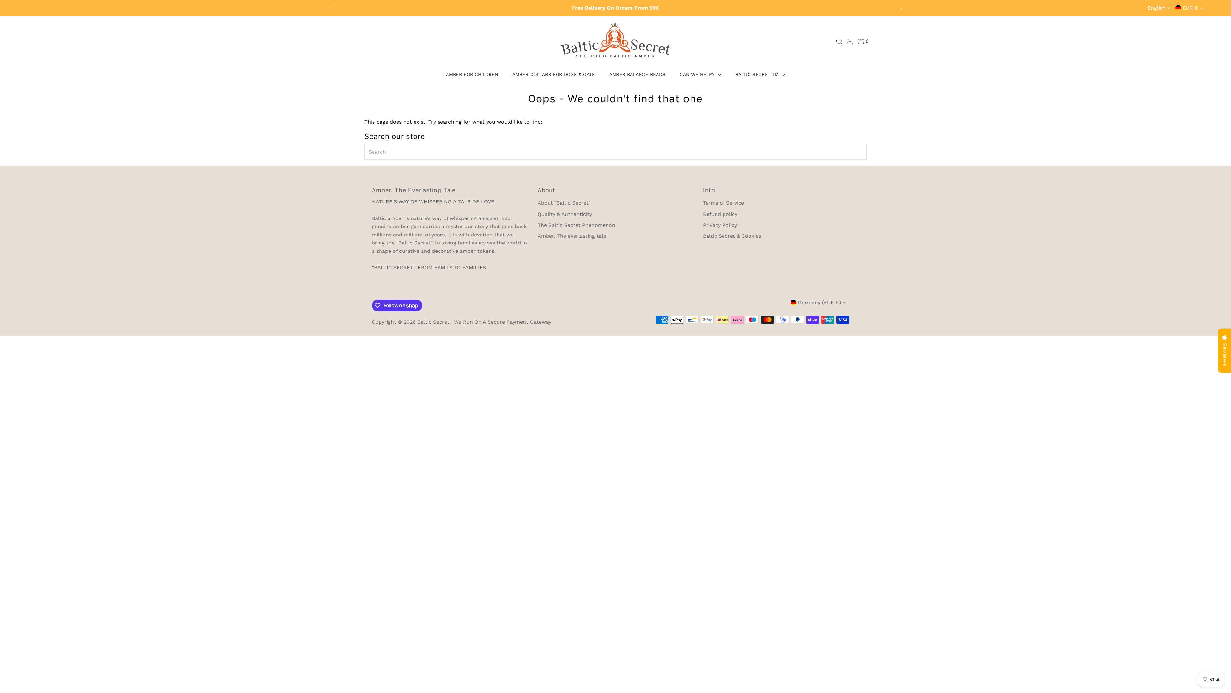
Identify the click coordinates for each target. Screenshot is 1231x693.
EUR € (1190, 8)
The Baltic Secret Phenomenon (576, 225)
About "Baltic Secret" (564, 203)
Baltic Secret (433, 322)
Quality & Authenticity (565, 214)
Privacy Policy (720, 225)
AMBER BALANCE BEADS (637, 74)
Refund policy (720, 214)
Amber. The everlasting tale (572, 236)
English (1157, 8)
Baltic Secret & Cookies (732, 236)
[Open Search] (839, 41)
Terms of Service (723, 203)
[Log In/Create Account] (850, 41)
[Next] (901, 8)
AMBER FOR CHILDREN (472, 74)
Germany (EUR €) (819, 302)
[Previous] (330, 8)
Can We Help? (698, 74)
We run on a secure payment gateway (502, 322)
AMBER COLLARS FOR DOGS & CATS (553, 74)
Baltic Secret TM (758, 74)
